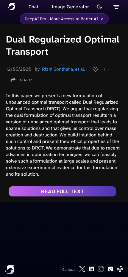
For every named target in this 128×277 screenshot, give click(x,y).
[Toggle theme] (99, 7)
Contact (68, 269)
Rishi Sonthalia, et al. (63, 69)
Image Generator (70, 7)
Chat (33, 7)
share (26, 79)
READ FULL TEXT (62, 191)
